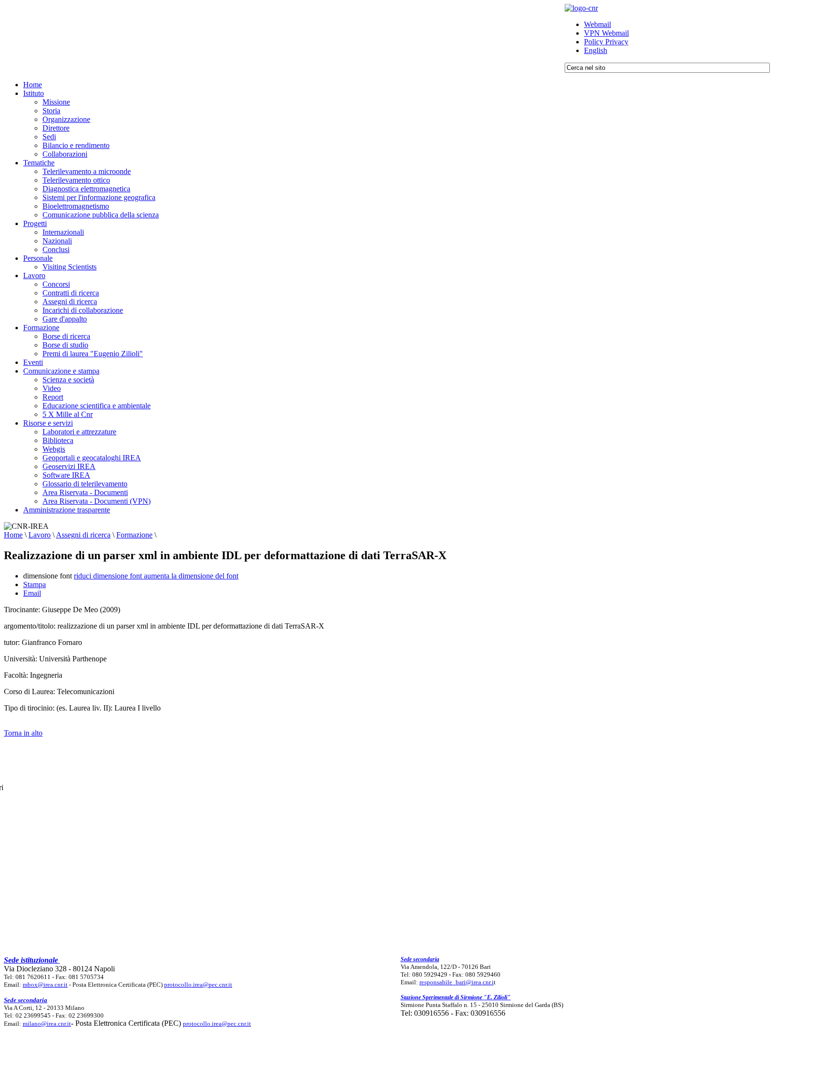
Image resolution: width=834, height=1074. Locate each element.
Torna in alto (23, 733)
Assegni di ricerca (83, 535)
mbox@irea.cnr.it (45, 984)
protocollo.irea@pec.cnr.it (198, 984)
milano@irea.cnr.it (47, 1023)
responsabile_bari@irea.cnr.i (456, 982)
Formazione (134, 535)
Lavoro (39, 535)
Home (13, 535)
